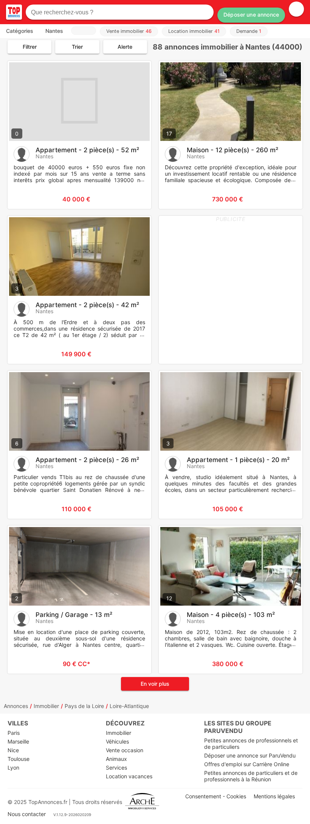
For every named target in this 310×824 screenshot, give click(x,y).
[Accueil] (14, 12)
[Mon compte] (296, 9)
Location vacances (129, 776)
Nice (13, 750)
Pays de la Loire (84, 706)
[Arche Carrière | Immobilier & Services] (142, 802)
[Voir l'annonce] (133, 199)
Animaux (116, 759)
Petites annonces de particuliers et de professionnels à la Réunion (251, 776)
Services (116, 767)
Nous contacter (27, 814)
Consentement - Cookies (215, 796)
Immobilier (46, 706)
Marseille (18, 741)
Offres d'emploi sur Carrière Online (246, 764)
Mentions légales (274, 796)
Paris (14, 733)
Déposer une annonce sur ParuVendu (250, 755)
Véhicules (117, 741)
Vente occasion (124, 750)
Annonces (16, 706)
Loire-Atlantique (129, 706)
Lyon (13, 767)
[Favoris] (23, 199)
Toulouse (18, 759)
